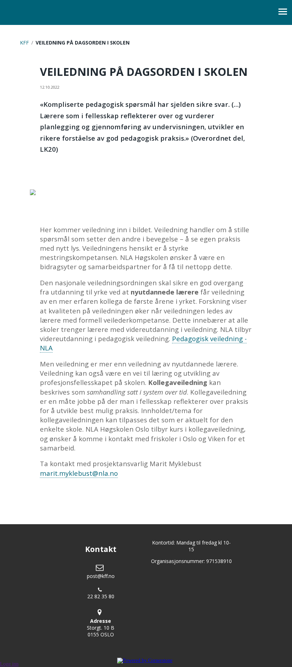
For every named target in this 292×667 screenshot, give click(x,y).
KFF (24, 42)
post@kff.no (101, 576)
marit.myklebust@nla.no (79, 473)
